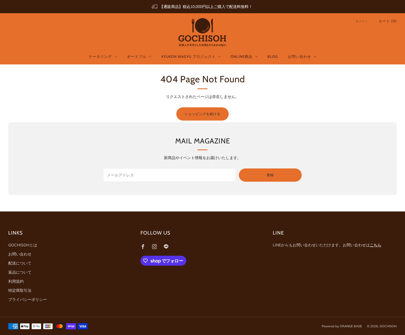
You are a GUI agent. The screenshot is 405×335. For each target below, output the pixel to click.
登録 (270, 175)
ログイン (362, 21)
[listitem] (202, 6)
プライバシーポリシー (27, 299)
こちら (375, 245)
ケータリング (100, 56)
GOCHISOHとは (22, 245)
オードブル (136, 56)
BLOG (273, 56)
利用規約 (16, 281)
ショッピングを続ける (202, 114)
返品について (19, 272)
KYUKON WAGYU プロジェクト (188, 56)
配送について (19, 263)
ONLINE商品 (241, 56)
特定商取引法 (19, 290)
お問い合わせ (299, 56)
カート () (388, 21)
